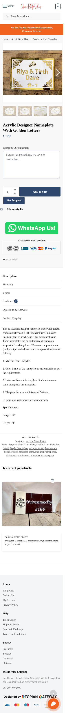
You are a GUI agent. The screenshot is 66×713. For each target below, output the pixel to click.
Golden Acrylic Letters (17, 455)
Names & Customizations (16, 147)
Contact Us (8, 595)
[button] (15, 189)
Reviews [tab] (9, 301)
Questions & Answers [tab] (15, 309)
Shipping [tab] (8, 284)
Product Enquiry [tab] (12, 318)
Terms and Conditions (14, 634)
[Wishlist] (52, 480)
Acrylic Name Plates (20, 39)
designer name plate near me (43, 448)
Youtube (7, 653)
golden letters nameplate (42, 455)
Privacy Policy (10, 605)
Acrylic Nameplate (19, 448)
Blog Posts (8, 590)
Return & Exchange (13, 629)
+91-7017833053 (12, 688)
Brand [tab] (6, 292)
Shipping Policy (11, 624)
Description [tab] (9, 276)
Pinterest (7, 663)
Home (5, 39)
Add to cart (40, 191)
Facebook (8, 649)
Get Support (14, 200)
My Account (9, 600)
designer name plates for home (19, 451)
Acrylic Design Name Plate (21, 444)
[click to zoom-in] (32, 72)
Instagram (8, 658)
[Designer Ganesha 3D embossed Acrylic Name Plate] (31, 504)
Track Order (9, 619)
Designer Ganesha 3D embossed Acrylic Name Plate (31, 540)
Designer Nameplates (45, 451)
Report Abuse (11, 259)
